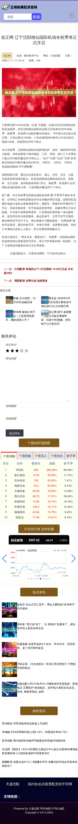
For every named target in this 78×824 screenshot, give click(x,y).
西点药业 (19, 496)
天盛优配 (13, 783)
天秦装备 (19, 491)
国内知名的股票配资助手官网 (50, 783)
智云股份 (19, 475)
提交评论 (14, 433)
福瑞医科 (19, 512)
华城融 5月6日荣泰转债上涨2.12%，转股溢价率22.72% (34, 732)
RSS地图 (45, 808)
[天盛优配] (20, 6)
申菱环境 (19, 506)
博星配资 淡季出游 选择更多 (31, 280)
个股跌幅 (25, 456)
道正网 (7, 55)
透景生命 (19, 485)
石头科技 (19, 480)
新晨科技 (19, 501)
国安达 (20, 517)
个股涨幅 (9, 456)
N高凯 (19, 470)
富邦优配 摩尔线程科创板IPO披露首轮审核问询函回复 (34, 740)
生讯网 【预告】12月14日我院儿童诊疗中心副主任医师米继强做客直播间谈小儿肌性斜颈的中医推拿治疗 (40, 751)
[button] (4, 558)
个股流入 (41, 456)
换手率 (71, 456)
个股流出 (57, 456)
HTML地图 (57, 808)
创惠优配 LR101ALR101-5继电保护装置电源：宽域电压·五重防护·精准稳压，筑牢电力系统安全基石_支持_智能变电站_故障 (47, 687)
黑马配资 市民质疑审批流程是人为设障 (25, 723)
